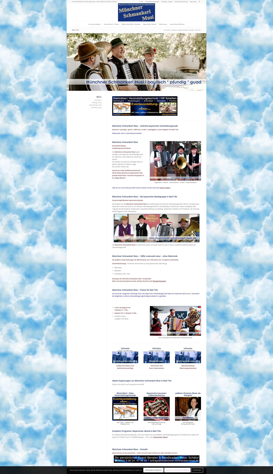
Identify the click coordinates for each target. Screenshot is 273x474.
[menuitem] (141, 1)
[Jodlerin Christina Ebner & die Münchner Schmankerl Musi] (188, 409)
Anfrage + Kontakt (167, 1)
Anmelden (97, 100)
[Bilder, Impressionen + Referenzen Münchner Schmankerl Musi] (157, 357)
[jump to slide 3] (137, 84)
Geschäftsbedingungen (152, 1)
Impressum (193, 1)
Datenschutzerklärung (181, 1)
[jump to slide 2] (135, 84)
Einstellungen (197, 470)
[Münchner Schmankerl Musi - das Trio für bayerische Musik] (175, 161)
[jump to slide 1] (134, 84)
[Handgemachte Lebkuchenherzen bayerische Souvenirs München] (157, 409)
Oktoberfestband (159, 281)
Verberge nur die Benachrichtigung (177, 470)
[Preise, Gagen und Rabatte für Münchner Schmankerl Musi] (125, 357)
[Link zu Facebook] (199, 1)
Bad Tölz (75, 30)
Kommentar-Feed (95, 105)
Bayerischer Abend (160, 437)
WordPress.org (96, 107)
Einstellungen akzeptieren (153, 470)
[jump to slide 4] (138, 84)
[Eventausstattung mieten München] (144, 106)
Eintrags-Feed (96, 103)
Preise (141, 1)
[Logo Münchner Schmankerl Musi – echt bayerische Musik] (136, 12)
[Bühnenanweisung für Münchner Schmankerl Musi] (188, 357)
